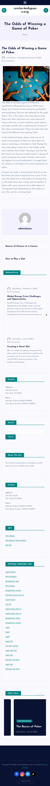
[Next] (43, 693)
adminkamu (11, 58)
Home (25, 34)
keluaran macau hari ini (14, 595)
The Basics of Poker (20, 726)
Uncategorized (23, 58)
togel (7, 627)
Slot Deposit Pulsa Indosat (15, 540)
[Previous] (38, 693)
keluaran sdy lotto (12, 669)
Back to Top (26, 781)
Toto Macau (10, 536)
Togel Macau (10, 572)
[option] (25, 717)
